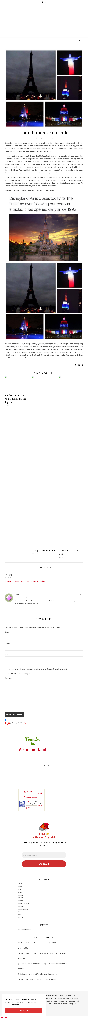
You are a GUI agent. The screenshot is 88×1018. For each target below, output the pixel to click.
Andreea (28, 802)
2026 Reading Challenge (31, 794)
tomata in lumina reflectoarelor (51, 1004)
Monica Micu (23, 909)
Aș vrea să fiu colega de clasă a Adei (43, 974)
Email (7, 643)
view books (41, 810)
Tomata (21, 953)
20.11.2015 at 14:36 (21, 597)
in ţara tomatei (60, 998)
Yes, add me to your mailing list (18, 673)
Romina (21, 917)
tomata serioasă (69, 995)
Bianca (20, 886)
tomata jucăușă (57, 995)
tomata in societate (57, 1001)
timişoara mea (49, 998)
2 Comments (48, 138)
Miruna (21, 906)
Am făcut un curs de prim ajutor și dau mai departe (15, 399)
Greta (20, 892)
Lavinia (21, 898)
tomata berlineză (72, 998)
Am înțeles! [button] (23, 1010)
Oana (20, 914)
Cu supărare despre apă (43, 550)
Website (8, 655)
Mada (20, 900)
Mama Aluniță (23, 903)
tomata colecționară (72, 1001)
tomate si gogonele (70, 1004)
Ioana (20, 895)
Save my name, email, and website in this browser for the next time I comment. (36, 669)
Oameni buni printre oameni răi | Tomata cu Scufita (25, 581)
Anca (20, 884)
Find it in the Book (25, 929)
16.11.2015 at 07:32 (10, 577)
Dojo (20, 889)
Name (8, 632)
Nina (20, 912)
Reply (81, 594)
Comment (8, 678)
